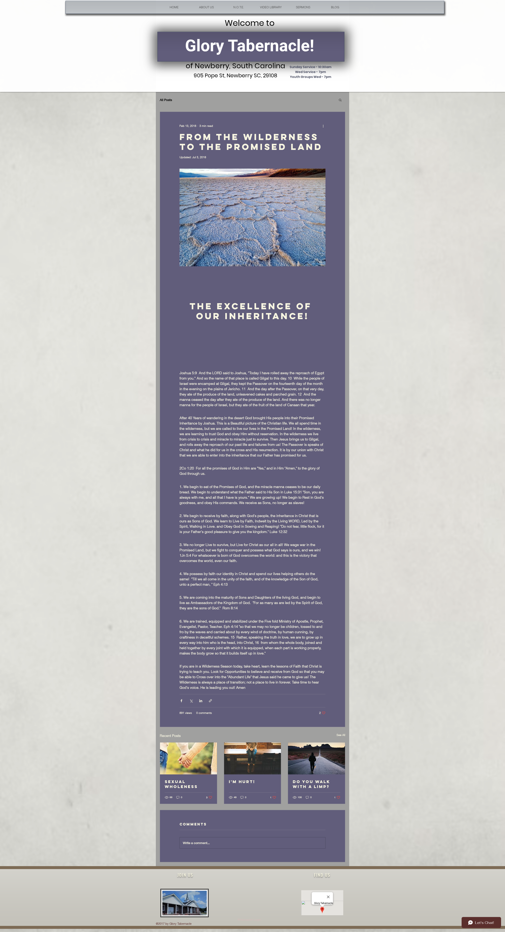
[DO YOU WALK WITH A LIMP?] (316, 758)
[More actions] (323, 126)
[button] (340, 99)
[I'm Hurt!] (252, 758)
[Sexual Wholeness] (188, 758)
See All (341, 735)
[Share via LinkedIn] (201, 701)
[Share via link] (210, 701)
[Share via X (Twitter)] (191, 701)
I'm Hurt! (242, 781)
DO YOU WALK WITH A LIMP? (311, 784)
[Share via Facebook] (181, 701)
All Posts (166, 100)
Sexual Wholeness (181, 784)
